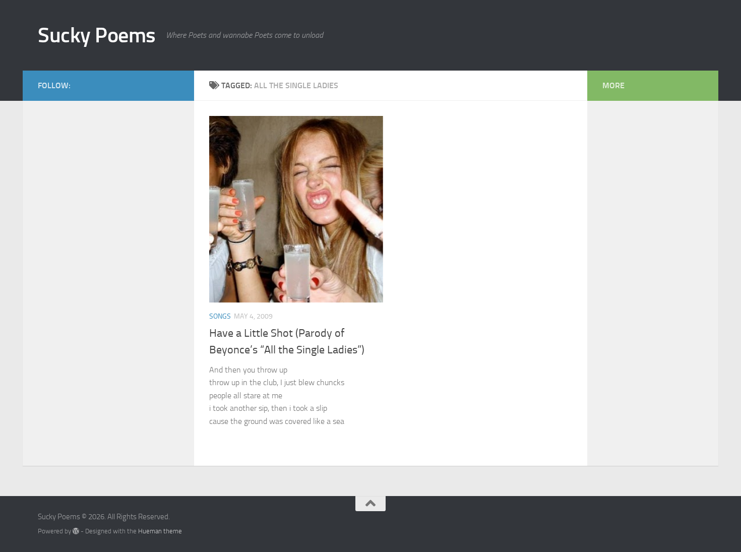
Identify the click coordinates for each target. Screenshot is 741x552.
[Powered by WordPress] (76, 531)
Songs (220, 316)
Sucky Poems (97, 35)
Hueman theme (160, 531)
